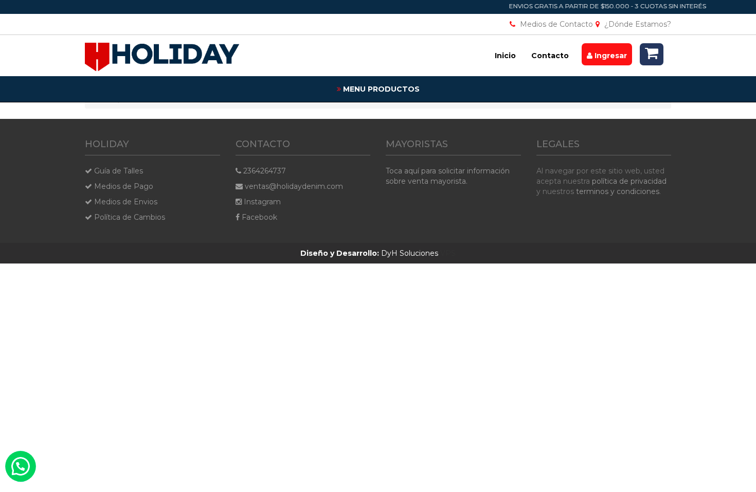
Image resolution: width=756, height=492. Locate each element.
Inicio (505, 55)
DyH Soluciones (369, 253)
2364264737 (263, 170)
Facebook (258, 217)
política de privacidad (629, 181)
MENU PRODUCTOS (380, 89)
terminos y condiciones (617, 191)
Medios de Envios (124, 201)
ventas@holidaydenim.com (293, 186)
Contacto (550, 55)
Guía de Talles (117, 170)
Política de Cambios (128, 217)
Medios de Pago (122, 186)
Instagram (261, 201)
